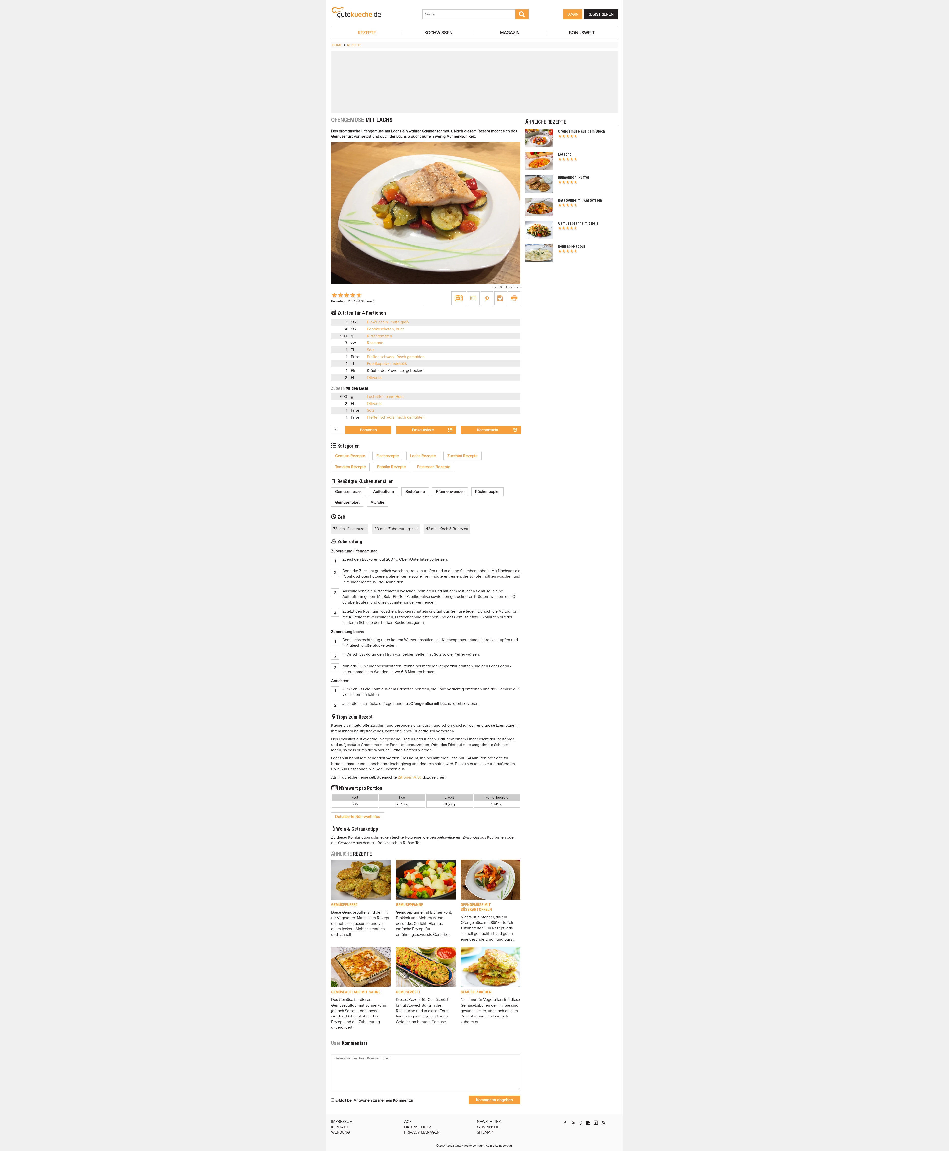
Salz (370, 350)
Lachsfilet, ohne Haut (385, 396)
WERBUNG (340, 1132)
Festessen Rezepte (433, 467)
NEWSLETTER (489, 1121)
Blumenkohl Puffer (574, 177)
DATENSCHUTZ (417, 1127)
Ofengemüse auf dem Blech (581, 131)
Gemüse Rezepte (350, 456)
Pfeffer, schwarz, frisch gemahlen (396, 357)
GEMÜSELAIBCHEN (476, 992)
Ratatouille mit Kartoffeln (580, 200)
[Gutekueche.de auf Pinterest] (581, 1122)
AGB (408, 1121)
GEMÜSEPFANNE (409, 905)
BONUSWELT (582, 32)
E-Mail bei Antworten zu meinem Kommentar (373, 1100)
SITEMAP (485, 1132)
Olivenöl (374, 377)
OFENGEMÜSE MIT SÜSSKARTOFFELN (476, 907)
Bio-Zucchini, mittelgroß (388, 322)
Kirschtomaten (379, 336)
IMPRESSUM (342, 1121)
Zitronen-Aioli (410, 777)
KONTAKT (339, 1127)
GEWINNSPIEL (489, 1127)
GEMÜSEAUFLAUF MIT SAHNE (355, 992)
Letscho (565, 154)
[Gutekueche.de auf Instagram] (588, 1123)
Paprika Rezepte (391, 467)
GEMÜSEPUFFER (344, 905)
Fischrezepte (387, 456)
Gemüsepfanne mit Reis (578, 223)
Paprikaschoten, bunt (385, 329)
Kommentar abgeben (494, 1100)
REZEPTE (367, 32)
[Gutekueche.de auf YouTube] (573, 1122)
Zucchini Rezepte (462, 456)
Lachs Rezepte (423, 456)
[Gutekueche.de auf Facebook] (565, 1122)
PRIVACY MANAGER (421, 1132)
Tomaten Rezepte (350, 467)
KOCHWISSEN (438, 32)
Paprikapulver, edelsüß (387, 363)
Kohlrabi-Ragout (571, 246)
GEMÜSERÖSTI (408, 992)
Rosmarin (375, 343)
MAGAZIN (510, 32)
